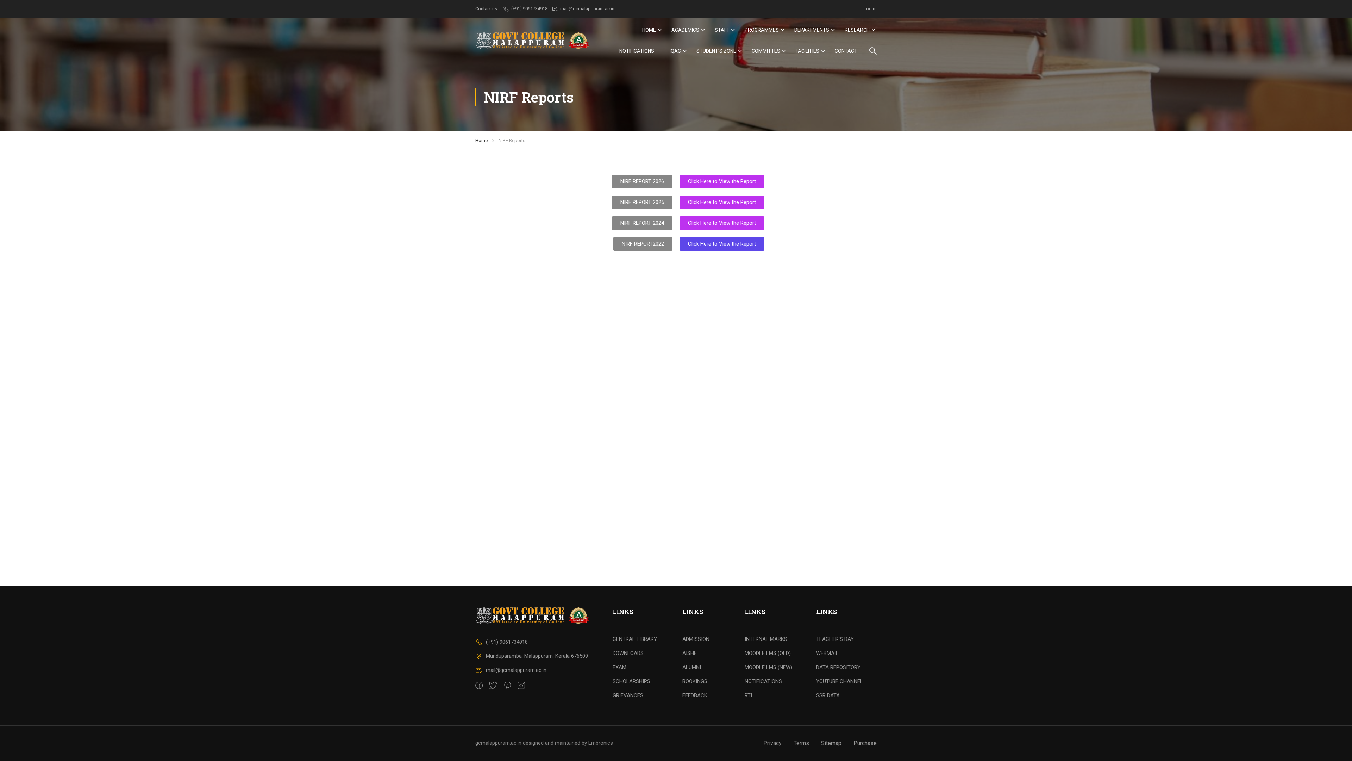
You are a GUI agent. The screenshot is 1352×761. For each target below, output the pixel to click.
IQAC (675, 51)
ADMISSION (695, 639)
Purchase (865, 743)
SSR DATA (828, 695)
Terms (801, 743)
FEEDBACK (694, 695)
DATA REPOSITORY (838, 667)
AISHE (689, 653)
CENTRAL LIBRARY (635, 639)
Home (649, 30)
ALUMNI (691, 667)
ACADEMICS (685, 30)
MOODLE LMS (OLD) (768, 653)
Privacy (772, 743)
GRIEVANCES (628, 695)
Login (869, 8)
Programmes (762, 30)
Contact (846, 51)
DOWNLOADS (628, 653)
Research (857, 30)
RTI (748, 695)
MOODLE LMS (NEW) (768, 667)
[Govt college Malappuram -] (534, 40)
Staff (722, 30)
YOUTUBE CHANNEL (839, 681)
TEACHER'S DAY (835, 639)
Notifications (636, 51)
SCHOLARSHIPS (631, 681)
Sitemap (831, 743)
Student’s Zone (716, 51)
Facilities (807, 51)
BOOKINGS (694, 681)
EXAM (619, 667)
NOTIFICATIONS (763, 681)
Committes (766, 51)
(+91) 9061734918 (507, 642)
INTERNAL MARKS (766, 639)
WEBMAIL (827, 653)
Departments (811, 30)
